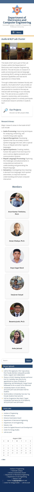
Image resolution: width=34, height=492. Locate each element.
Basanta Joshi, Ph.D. (17, 321)
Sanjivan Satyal (17, 295)
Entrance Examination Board (12, 418)
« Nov (3, 459)
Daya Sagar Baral (17, 268)
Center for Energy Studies (11, 430)
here (27, 113)
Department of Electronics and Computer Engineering (17, 20)
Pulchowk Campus (9, 415)
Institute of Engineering (11, 413)
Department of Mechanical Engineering (16, 420)
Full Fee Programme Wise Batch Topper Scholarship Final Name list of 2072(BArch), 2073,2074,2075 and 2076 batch (17, 400)
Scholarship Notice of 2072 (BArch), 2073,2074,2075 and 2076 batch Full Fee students (16, 389)
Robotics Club (8, 425)
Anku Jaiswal (17, 348)
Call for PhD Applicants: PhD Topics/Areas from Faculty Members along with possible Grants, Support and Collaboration (17, 373)
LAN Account (8, 432)
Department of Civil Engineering (13, 423)
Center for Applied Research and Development (18, 427)
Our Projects (15, 110)
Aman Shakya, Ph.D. (17, 241)
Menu (19, 32)
